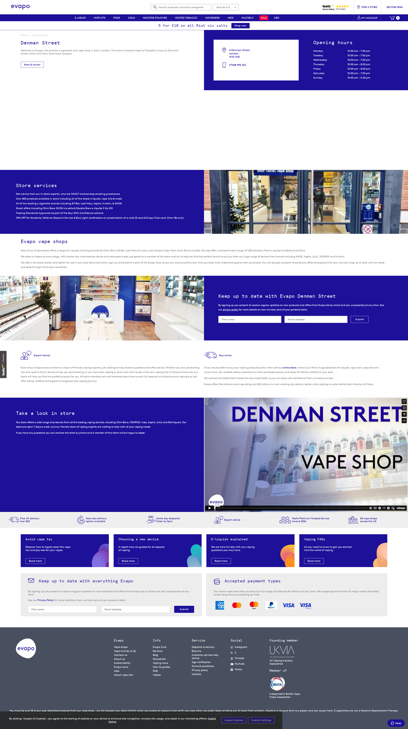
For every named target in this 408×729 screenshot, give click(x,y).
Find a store (369, 7)
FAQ (155, 670)
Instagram (241, 647)
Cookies (196, 674)
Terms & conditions (203, 666)
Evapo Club (159, 647)
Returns (196, 650)
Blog (155, 654)
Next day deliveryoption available (96, 520)
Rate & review (32, 64)
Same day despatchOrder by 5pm (168, 520)
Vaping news (160, 662)
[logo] (26, 657)
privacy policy (230, 309)
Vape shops (120, 647)
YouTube (240, 663)
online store (289, 367)
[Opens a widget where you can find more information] (396, 723)
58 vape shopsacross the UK (368, 520)
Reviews (157, 650)
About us (119, 658)
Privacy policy (200, 670)
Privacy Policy (46, 600)
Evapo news (121, 666)
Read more (35, 560)
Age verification (201, 662)
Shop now (240, 25)
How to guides (161, 666)
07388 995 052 (237, 64)
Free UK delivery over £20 (29, 520)
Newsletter (159, 658)
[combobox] (181, 7)
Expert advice (232, 519)
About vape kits (123, 674)
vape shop (88, 710)
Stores (24, 35)
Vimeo (238, 669)
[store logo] (20, 7)
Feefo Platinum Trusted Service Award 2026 (310, 520)
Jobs (116, 670)
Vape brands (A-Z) (125, 650)
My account (369, 17)
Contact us (120, 654)
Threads (239, 658)
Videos (157, 674)
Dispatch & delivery (203, 647)
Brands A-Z (223, 7)
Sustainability (122, 662)
